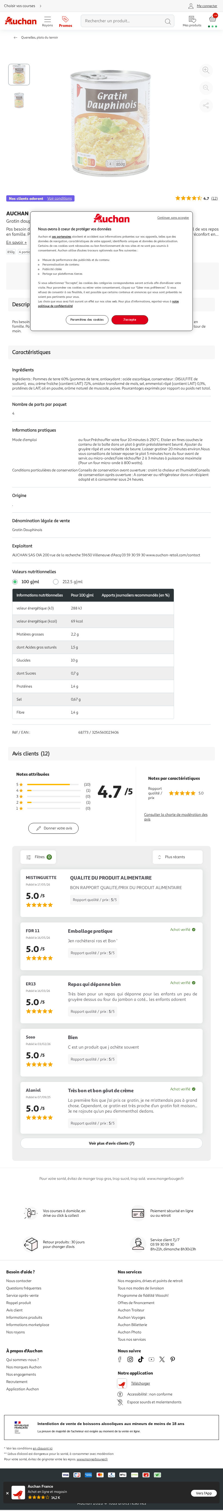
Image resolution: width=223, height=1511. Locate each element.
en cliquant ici (42, 1448)
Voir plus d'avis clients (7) (111, 1143)
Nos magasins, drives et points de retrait (150, 1281)
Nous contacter (19, 1281)
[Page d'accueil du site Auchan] (20, 21)
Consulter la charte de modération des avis (175, 817)
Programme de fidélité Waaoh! (143, 1295)
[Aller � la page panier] (212, 21)
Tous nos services (132, 1339)
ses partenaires (61, 237)
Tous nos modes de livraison (141, 1288)
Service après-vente (22, 1295)
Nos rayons (15, 1332)
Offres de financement (136, 1303)
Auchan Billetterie (132, 1324)
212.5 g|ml (73, 581)
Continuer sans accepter (173, 217)
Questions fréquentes (23, 1288)
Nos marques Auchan (24, 1367)
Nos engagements (21, 1374)
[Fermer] (7, 1493)
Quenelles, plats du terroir (39, 38)
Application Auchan (22, 1389)
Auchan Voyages (131, 1317)
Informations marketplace (27, 1324)
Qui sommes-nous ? (22, 1359)
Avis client (14, 1310)
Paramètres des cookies (87, 320)
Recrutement (16, 1381)
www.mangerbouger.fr (92, 1459)
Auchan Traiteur (131, 1310)
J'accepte (129, 320)
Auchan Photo (129, 1332)
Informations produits (24, 1317)
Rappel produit (18, 1303)
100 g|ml (30, 581)
